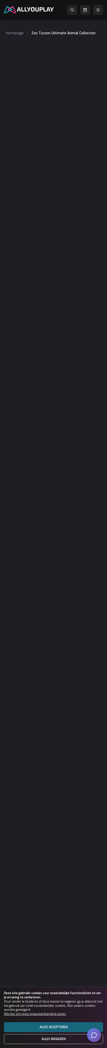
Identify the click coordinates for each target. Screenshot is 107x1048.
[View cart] (85, 10)
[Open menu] (98, 10)
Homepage (14, 33)
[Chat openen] (94, 1035)
